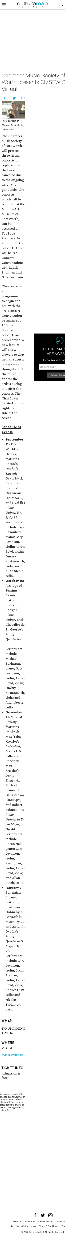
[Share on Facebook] (5, 98)
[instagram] (50, 1215)
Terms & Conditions (48, 1226)
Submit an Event (46, 1221)
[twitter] (43, 1215)
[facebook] (35, 1215)
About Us (17, 1221)
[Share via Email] (23, 98)
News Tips (30, 1221)
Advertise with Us (19, 1226)
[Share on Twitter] (14, 98)
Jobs (33, 1226)
